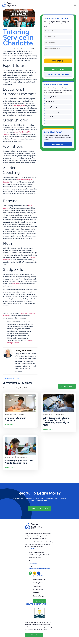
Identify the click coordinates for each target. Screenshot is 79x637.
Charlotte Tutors (59, 415)
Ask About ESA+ (33, 635)
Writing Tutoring (51, 107)
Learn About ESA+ (58, 144)
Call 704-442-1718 (58, 69)
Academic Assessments (53, 122)
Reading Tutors (38, 583)
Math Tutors (37, 586)
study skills (16, 284)
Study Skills (49, 117)
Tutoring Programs (39, 579)
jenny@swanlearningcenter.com (39, 568)
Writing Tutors (38, 589)
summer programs (18, 106)
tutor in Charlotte (25, 313)
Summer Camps (38, 596)
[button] (75, 4)
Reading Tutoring (51, 97)
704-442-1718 (33, 563)
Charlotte (21, 415)
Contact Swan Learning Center (58, 74)
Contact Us (39, 601)
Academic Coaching (52, 112)
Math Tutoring (50, 102)
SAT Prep (36, 592)
